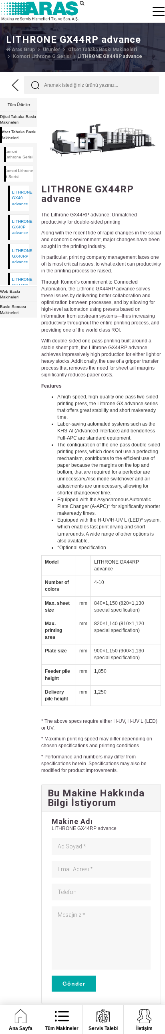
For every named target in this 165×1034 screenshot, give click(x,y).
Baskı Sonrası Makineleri (13, 309)
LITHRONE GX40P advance (20, 227)
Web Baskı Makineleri (10, 294)
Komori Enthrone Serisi (18, 154)
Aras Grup (22, 49)
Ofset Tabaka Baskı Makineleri (102, 49)
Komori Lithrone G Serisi (41, 56)
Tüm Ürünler (19, 104)
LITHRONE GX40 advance (20, 198)
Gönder (73, 983)
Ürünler (51, 49)
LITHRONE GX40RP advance (20, 256)
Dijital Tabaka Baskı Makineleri (18, 119)
